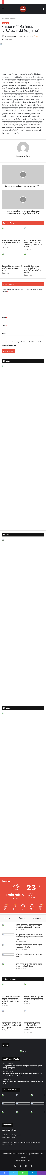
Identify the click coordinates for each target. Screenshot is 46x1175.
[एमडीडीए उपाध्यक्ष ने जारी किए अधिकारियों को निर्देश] (23, 1115)
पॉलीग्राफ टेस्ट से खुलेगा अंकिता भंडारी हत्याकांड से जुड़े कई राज (29, 946)
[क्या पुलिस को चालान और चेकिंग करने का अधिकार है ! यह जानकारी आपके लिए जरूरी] (8, 937)
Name (4, 317)
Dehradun (12, 18)
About (23, 1160)
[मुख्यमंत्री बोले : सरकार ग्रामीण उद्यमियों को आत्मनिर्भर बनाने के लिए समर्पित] (34, 258)
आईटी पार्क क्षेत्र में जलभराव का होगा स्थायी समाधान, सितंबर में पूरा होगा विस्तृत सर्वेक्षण (33, 244)
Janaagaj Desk (9, 36)
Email (4, 326)
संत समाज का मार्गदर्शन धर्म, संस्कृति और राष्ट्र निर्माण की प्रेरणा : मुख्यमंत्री (11, 1025)
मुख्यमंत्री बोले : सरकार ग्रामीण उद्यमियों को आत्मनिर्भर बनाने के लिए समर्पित (32, 269)
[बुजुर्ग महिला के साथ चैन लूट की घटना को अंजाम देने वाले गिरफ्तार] (8, 967)
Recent (21, 918)
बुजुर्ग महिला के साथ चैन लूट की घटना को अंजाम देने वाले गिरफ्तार (29, 965)
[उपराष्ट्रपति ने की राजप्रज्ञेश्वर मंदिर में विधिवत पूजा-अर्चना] (37, 1106)
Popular (7, 918)
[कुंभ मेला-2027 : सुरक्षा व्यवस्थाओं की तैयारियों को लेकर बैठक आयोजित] (37, 1115)
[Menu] (3, 9)
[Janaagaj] (23, 9)
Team (28, 1160)
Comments (37, 918)
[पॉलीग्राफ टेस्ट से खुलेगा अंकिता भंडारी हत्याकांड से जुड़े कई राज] (8, 948)
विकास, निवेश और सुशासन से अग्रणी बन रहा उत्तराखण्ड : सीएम (12, 268)
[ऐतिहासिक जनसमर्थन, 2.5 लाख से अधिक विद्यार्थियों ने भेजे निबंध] (12, 233)
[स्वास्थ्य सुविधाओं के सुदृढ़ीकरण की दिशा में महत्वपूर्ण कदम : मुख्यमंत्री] (8, 1115)
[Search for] (43, 9)
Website (4, 334)
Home (6, 18)
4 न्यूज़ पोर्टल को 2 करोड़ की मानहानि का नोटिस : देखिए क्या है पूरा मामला (29, 926)
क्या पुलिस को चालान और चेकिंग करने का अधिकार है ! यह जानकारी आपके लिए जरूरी (29, 936)
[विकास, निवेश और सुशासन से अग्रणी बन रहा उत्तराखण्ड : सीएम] (12, 258)
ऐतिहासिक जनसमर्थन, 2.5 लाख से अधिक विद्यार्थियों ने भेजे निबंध (11, 243)
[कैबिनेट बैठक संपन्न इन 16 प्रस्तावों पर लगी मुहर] (8, 957)
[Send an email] (15, 36)
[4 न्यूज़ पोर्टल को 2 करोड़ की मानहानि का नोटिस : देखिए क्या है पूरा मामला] (8, 928)
